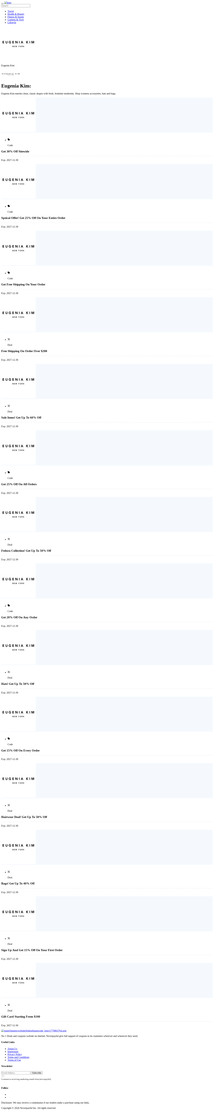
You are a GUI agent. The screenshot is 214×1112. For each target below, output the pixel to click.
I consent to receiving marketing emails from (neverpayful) (26, 1079)
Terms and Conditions (18, 1057)
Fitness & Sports (16, 17)
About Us (12, 1048)
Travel (11, 11)
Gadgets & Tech (16, 19)
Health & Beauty (16, 14)
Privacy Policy (15, 1054)
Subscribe (36, 1073)
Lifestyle (12, 22)
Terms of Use (14, 1060)
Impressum (13, 1051)
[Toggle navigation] (2, 3)
